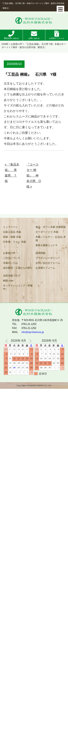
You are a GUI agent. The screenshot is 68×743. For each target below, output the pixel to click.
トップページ (10, 227)
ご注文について (11, 258)
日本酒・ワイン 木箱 (14, 241)
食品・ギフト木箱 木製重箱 (51, 227)
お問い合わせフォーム (48, 262)
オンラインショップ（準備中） (17, 287)
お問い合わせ (34, 38)
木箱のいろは (10, 262)
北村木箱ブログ (11, 275)
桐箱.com (8, 280)
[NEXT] (29, 341)
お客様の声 (16, 44)
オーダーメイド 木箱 (47, 232)
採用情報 (40, 253)
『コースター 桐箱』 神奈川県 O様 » (33, 175)
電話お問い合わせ (11, 38)
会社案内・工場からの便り (17, 267)
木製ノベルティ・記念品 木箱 (51, 238)
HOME (5, 44)
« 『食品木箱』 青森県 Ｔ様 (12, 172)
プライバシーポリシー (48, 258)
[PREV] (7, 341)
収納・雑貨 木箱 (12, 236)
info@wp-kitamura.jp (33, 332)
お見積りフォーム (56, 38)
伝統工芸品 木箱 (12, 232)
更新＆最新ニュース (47, 245)
